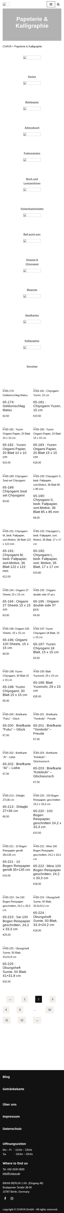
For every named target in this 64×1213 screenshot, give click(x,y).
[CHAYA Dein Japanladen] (6, 4)
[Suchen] (58, 4)
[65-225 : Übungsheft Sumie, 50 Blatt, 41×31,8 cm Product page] (17, 965)
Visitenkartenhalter (32, 208)
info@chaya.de (11, 1173)
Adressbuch (32, 127)
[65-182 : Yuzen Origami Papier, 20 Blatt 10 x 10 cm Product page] (17, 446)
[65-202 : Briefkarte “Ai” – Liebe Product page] (17, 764)
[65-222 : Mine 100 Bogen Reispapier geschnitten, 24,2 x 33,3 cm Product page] (47, 865)
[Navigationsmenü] (51, 4)
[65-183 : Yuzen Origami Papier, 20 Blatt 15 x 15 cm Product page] (47, 446)
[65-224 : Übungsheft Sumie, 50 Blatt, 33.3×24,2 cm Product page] (47, 914)
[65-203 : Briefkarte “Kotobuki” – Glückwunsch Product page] (47, 768)
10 (49, 1009)
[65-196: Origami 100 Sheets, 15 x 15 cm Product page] (17, 642)
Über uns (10, 1104)
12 (21, 1020)
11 (6, 1020)
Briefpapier (32, 102)
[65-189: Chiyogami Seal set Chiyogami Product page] (17, 489)
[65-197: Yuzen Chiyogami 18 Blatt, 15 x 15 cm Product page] (47, 644)
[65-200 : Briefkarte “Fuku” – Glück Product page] (17, 725)
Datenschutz (12, 1129)
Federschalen (32, 153)
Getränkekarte (13, 1089)
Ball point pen (32, 234)
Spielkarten (32, 315)
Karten (32, 76)
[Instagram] (11, 1198)
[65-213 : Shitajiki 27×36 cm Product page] (17, 806)
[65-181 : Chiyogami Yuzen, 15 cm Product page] (47, 404)
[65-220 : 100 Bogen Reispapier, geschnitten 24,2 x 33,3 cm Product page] (47, 814)
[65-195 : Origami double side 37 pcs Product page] (47, 603)
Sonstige (32, 366)
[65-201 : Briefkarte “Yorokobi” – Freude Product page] (47, 727)
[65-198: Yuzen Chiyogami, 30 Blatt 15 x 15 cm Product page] (17, 686)
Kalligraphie (32, 341)
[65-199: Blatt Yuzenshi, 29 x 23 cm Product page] (47, 684)
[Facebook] (5, 1198)
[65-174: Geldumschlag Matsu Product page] (17, 404)
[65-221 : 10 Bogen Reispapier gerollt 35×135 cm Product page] (17, 861)
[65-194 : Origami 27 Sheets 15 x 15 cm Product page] (17, 603)
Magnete (32, 289)
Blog (6, 1077)
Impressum (11, 1116)
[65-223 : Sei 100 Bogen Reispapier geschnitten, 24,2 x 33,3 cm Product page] (17, 916)
